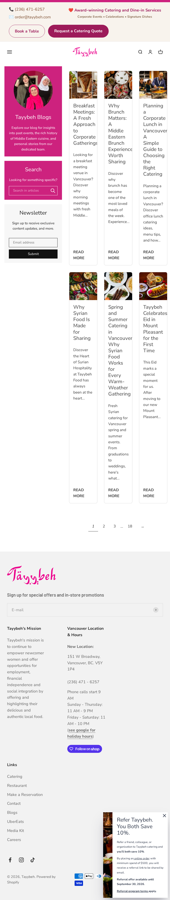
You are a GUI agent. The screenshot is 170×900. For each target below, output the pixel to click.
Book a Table (27, 31)
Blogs (12, 812)
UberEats (15, 821)
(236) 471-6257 (30, 9)
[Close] (164, 816)
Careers (14, 839)
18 (130, 526)
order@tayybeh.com (33, 17)
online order (142, 858)
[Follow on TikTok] (33, 860)
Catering (14, 776)
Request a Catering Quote (78, 31)
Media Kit (15, 830)
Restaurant (17, 785)
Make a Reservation (25, 794)
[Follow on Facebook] (10, 860)
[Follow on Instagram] (21, 860)
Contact (14, 803)
